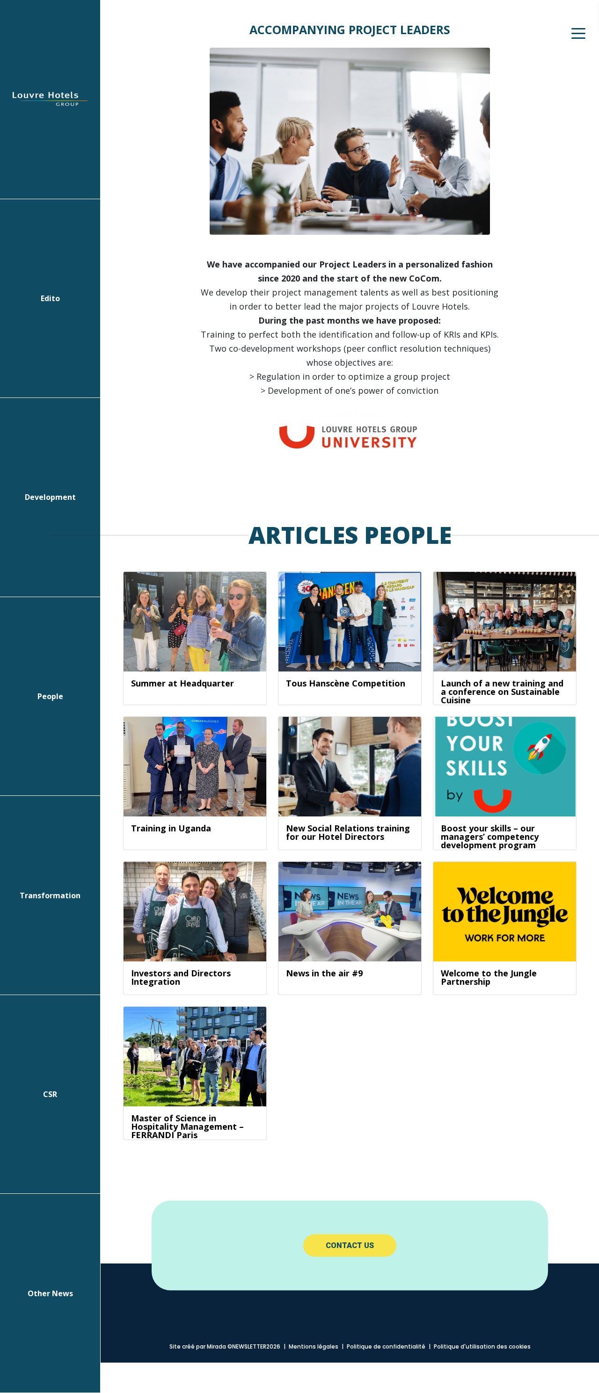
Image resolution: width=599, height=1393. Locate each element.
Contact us (350, 1245)
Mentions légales (313, 1346)
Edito (50, 298)
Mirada (216, 1346)
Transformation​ (50, 895)
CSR (50, 1094)
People (50, 696)
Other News (50, 1293)
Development (50, 497)
